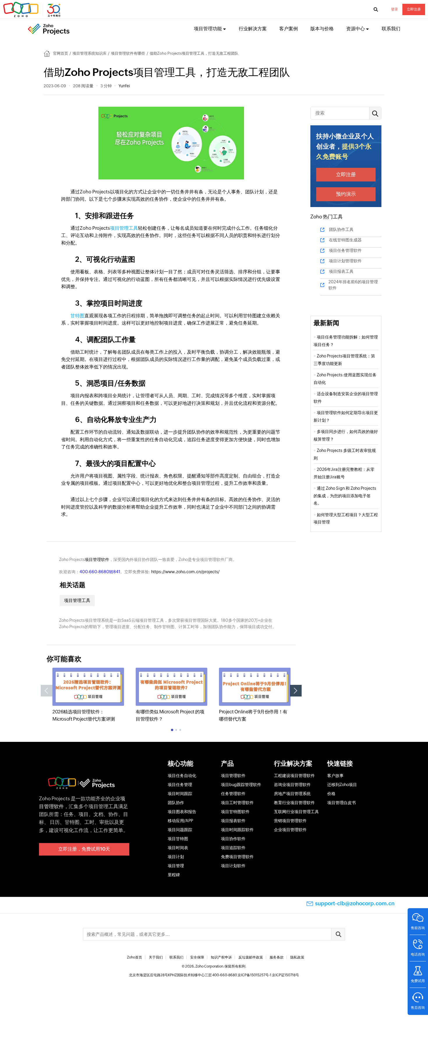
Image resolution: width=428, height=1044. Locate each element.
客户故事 (335, 775)
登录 (394, 9)
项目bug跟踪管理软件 (241, 784)
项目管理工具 (124, 228)
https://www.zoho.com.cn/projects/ (185, 571)
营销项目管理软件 (290, 820)
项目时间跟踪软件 (237, 829)
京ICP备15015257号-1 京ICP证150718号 (268, 975)
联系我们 (391, 28)
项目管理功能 (208, 28)
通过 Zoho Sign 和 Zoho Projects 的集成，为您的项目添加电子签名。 (345, 495)
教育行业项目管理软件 (294, 802)
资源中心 (355, 28)
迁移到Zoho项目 (342, 784)
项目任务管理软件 (345, 250)
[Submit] (338, 934)
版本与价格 (322, 28)
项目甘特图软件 (235, 811)
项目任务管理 (180, 784)
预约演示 (346, 194)
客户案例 (288, 28)
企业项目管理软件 (290, 829)
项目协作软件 (233, 838)
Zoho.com (32, 9)
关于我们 (156, 957)
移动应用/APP (180, 820)
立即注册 (414, 9)
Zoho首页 (134, 957)
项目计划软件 (233, 865)
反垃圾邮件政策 (250, 957)
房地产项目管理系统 (292, 793)
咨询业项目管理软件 (292, 784)
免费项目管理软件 (237, 856)
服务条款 (277, 957)
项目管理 (176, 865)
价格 (331, 793)
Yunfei (124, 85)
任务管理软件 (233, 793)
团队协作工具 (341, 229)
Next (296, 690)
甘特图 (77, 315)
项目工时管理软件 (237, 802)
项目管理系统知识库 (89, 53)
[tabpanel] (88, 695)
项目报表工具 (341, 271)
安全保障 (197, 957)
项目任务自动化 (182, 775)
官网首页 (60, 53)
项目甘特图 (178, 838)
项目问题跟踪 (180, 829)
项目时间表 (178, 847)
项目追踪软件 (233, 847)
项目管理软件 (97, 559)
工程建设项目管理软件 (294, 775)
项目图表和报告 (182, 811)
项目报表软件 (233, 820)
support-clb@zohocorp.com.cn (355, 903)
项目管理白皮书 (341, 802)
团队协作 (176, 802)
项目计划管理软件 (345, 261)
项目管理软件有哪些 (128, 53)
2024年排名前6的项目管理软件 (353, 284)
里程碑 (174, 874)
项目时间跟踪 (180, 793)
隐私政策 (297, 957)
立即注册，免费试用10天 (84, 849)
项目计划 (176, 856)
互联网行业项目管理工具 (296, 811)
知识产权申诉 (221, 957)
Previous (46, 690)
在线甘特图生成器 (345, 240)
